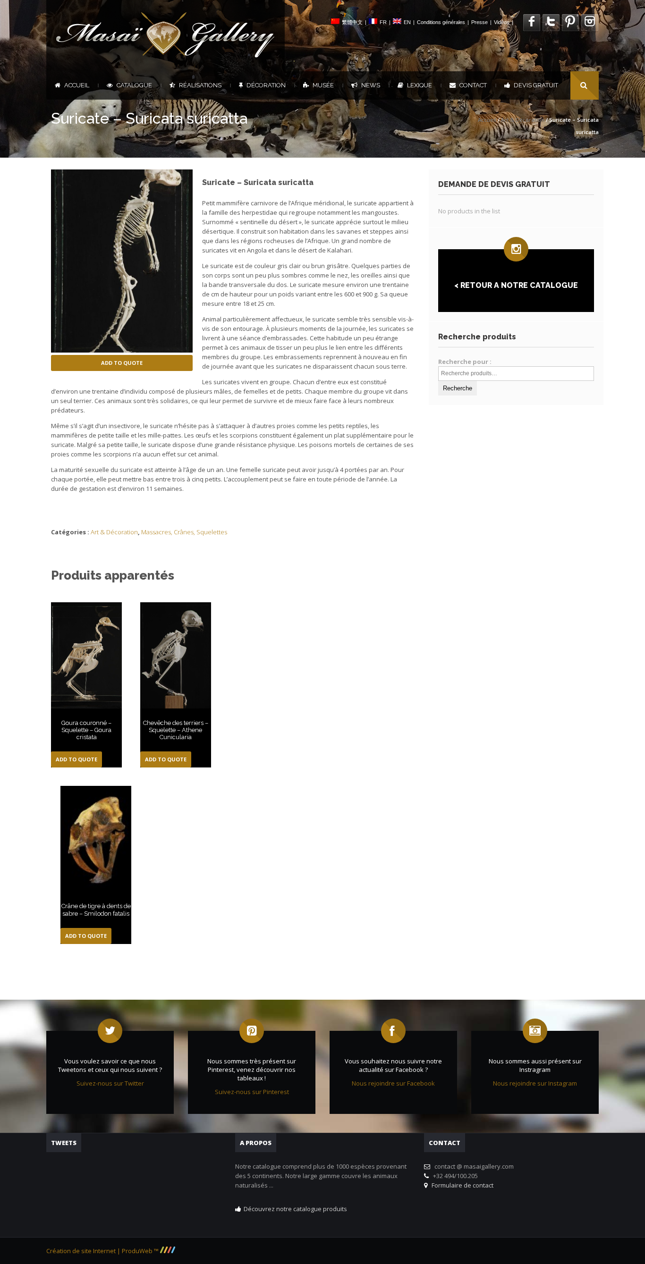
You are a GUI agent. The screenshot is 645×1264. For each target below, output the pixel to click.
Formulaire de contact (461, 1185)
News (370, 85)
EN (407, 22)
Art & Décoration (522, 119)
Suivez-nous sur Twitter (110, 1083)
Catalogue (134, 85)
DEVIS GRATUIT (536, 85)
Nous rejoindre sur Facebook (393, 1083)
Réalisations (200, 85)
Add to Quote (122, 362)
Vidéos (501, 22)
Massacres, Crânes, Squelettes (184, 532)
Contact (473, 85)
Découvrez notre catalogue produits (295, 1209)
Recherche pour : (465, 361)
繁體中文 (352, 22)
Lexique (419, 85)
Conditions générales (441, 22)
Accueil (76, 85)
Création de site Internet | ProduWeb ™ (103, 1251)
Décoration (266, 85)
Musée (323, 85)
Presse (479, 22)
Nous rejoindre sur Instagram (535, 1083)
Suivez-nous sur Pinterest (252, 1091)
